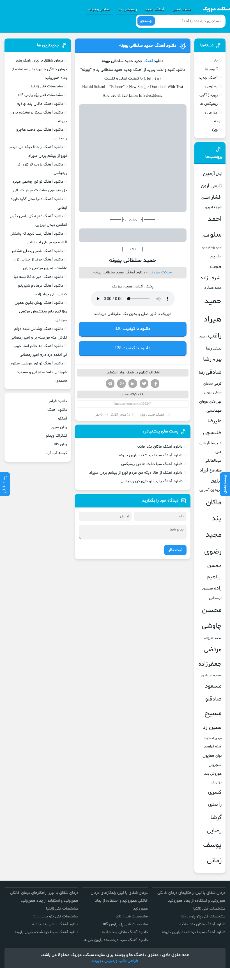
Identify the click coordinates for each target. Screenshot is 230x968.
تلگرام (110, 383)
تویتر (144, 383)
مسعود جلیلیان (211, 675)
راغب (215, 336)
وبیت (96, 961)
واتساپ (121, 383)
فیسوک (155, 383)
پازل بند (216, 782)
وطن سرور (59, 427)
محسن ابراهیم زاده (214, 577)
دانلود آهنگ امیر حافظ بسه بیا (38, 277)
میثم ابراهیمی (212, 746)
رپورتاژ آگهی (208, 95)
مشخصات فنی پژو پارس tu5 (40, 95)
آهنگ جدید (154, 9)
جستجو (146, 21)
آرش (219, 174)
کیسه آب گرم (56, 453)
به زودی (211, 86)
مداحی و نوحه (99, 9)
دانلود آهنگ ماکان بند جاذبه (160, 446)
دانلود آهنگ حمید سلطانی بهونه (147, 45)
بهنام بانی (208, 247)
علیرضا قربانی (210, 443)
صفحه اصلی (182, 9)
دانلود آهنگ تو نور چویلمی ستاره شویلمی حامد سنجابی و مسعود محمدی (39, 372)
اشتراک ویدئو (56, 435)
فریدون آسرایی (210, 490)
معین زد (212, 727)
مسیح (213, 713)
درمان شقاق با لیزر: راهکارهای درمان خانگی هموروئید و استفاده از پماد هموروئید (39, 69)
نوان (218, 755)
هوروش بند (213, 773)
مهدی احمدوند (213, 738)
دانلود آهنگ (57, 409)
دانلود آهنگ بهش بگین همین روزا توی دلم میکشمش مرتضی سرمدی (41, 311)
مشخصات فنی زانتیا (47, 86)
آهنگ (148, 61)
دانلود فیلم (58, 401)
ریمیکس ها (128, 9)
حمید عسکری (213, 287)
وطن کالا (60, 444)
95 (216, 60)
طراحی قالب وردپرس (121, 961)
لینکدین (132, 383)
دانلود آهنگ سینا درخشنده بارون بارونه (151, 455)
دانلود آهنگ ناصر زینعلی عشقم (37, 251)
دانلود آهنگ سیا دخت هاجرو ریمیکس (152, 464)
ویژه (142, 414)
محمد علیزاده (213, 638)
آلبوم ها (211, 69)
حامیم (216, 256)
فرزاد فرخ (216, 470)
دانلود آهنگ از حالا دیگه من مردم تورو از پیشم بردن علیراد (136, 472)
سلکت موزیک (161, 272)
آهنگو (62, 418)
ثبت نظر (175, 550)
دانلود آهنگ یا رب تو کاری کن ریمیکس (152, 481)
